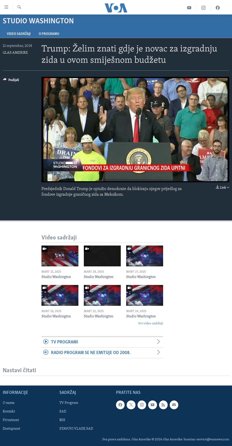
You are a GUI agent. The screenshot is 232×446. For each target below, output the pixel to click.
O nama (8, 403)
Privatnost (11, 420)
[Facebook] (218, 7)
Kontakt (9, 412)
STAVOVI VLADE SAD (76, 429)
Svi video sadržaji (150, 323)
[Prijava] (174, 404)
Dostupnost (11, 429)
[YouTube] (189, 7)
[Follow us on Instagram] (142, 404)
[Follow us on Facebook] (120, 404)
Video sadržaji (19, 34)
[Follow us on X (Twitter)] (131, 404)
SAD (62, 412)
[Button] (11, 81)
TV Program (68, 403)
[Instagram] (203, 7)
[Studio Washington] (59, 256)
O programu (49, 34)
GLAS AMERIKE (15, 53)
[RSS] (163, 404)
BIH (62, 420)
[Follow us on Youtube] (152, 404)
